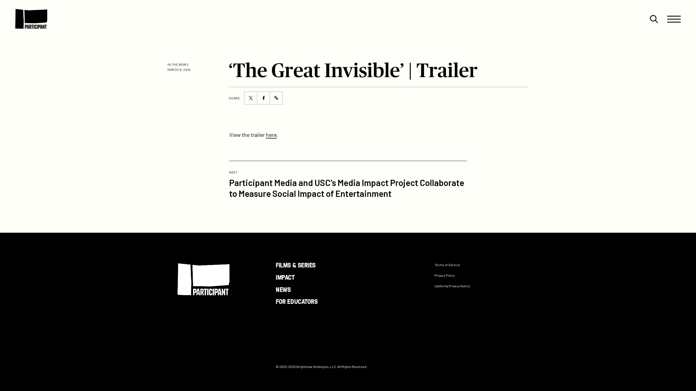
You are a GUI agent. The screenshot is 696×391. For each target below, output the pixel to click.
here (271, 134)
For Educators (297, 301)
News (283, 289)
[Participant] (31, 19)
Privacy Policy (444, 275)
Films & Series (295, 264)
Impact (285, 276)
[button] (654, 19)
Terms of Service (447, 265)
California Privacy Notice (452, 286)
